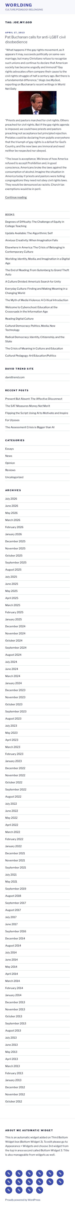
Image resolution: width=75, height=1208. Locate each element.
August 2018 (13, 895)
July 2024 (11, 661)
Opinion (10, 463)
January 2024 (13, 683)
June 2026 (11, 505)
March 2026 (12, 520)
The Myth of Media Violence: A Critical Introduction (36, 300)
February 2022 (14, 839)
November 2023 (15, 697)
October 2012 (13, 1101)
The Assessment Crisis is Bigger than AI (29, 427)
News (8, 455)
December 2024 (15, 626)
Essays (9, 448)
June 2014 (11, 959)
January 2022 (13, 846)
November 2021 (15, 860)
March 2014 (12, 981)
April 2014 (11, 973)
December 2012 (15, 1087)
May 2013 (11, 1051)
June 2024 (11, 669)
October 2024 (13, 640)
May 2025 (11, 591)
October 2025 (13, 555)
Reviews (10, 470)
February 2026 (14, 527)
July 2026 (11, 498)
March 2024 (12, 676)
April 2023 (11, 740)
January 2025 (13, 619)
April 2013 (11, 1059)
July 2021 (11, 874)
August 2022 (13, 796)
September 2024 (16, 647)
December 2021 (15, 853)
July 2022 (11, 803)
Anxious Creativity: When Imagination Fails (31, 240)
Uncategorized (14, 477)
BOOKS (9, 214)
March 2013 (12, 1066)
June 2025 (11, 583)
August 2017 (13, 910)
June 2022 (11, 810)
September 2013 (15, 1023)
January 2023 (13, 761)
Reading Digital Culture (19, 318)
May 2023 (11, 732)
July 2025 (11, 576)
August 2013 (13, 1030)
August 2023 (13, 718)
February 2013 (14, 1073)
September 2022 (15, 789)
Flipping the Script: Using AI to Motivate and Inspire (36, 413)
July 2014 (11, 952)
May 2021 (11, 881)
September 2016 (15, 931)
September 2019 (15, 888)
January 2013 (13, 1080)
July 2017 (11, 917)
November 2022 (15, 775)
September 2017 (15, 903)
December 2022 (15, 768)
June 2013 (11, 1044)
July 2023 (11, 725)
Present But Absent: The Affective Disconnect (33, 398)
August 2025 (13, 569)
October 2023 (13, 704)
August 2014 (13, 945)
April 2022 (11, 824)
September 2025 (16, 562)
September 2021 (15, 867)
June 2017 (11, 924)
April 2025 (11, 598)
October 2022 (13, 782)
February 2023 (14, 754)
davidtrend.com (15, 377)
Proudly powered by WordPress (22, 1199)
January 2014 (13, 995)
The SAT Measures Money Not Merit (28, 406)
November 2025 (15, 548)
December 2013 (15, 1002)
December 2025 (15, 541)
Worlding (18, 5)
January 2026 (13, 534)
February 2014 (14, 988)
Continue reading (16, 197)
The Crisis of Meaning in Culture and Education (34, 348)
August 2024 (13, 654)
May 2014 (11, 966)
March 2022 (12, 832)
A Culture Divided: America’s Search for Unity (33, 281)
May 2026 (11, 513)
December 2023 (15, 690)
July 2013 (11, 1037)
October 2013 (13, 1016)
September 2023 (16, 711)
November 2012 (15, 1094)
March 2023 (12, 747)
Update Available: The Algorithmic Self (29, 233)
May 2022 (11, 817)
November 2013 (15, 1009)
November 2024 (15, 633)
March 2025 (12, 605)
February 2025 (14, 612)
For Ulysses (12, 420)
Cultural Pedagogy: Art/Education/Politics (30, 355)
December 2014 (15, 938)
